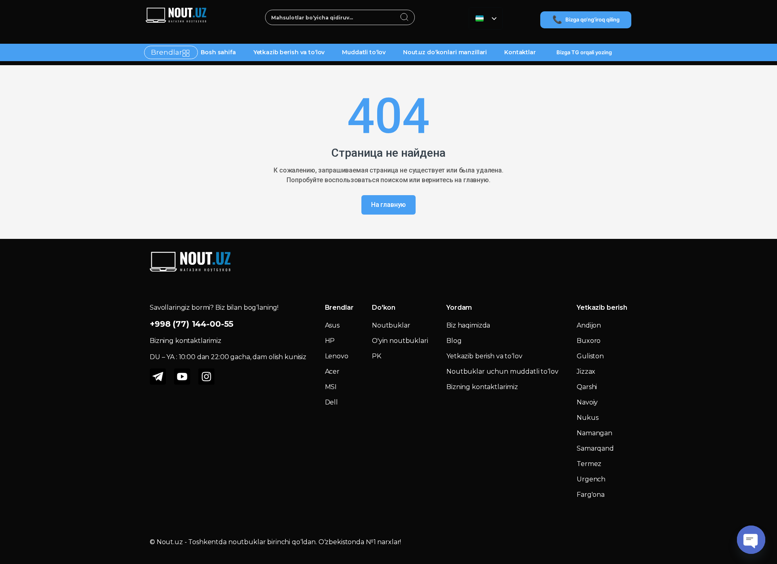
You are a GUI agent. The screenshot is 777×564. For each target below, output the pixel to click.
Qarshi (587, 387)
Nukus (587, 417)
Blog (453, 341)
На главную (388, 205)
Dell (331, 402)
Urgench (591, 479)
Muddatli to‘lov (364, 52)
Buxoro (589, 341)
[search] (404, 18)
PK (376, 356)
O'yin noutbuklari (400, 341)
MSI (331, 387)
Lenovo (336, 356)
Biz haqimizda (468, 325)
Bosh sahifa (218, 52)
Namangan (594, 433)
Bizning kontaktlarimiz (482, 387)
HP (330, 341)
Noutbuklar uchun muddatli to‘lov (502, 371)
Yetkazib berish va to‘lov (289, 52)
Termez (589, 464)
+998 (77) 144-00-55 (192, 324)
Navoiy (587, 402)
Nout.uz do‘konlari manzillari (445, 52)
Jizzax (586, 371)
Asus (332, 325)
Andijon (589, 325)
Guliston (590, 356)
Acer (332, 371)
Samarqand (595, 448)
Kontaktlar (520, 52)
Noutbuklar (391, 325)
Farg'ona (591, 494)
